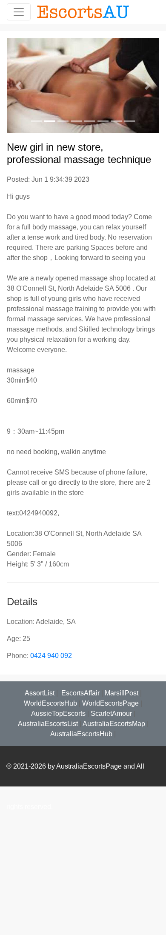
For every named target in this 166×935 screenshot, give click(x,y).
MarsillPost (121, 693)
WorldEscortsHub (50, 703)
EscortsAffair (80, 693)
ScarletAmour (111, 713)
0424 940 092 (51, 655)
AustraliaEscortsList (48, 723)
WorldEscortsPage (110, 703)
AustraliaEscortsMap (114, 723)
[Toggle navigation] (19, 11)
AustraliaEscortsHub (81, 734)
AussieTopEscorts (58, 713)
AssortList (39, 693)
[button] (18, 85)
